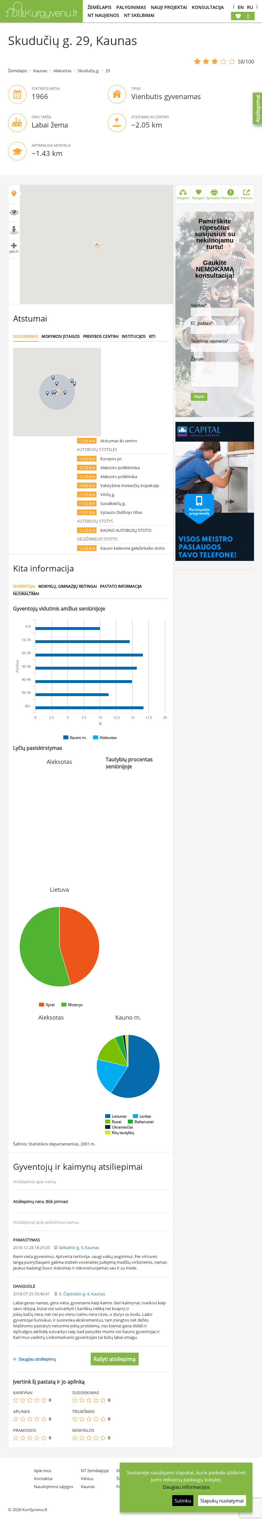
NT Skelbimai (139, 15)
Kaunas (40, 71)
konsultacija (208, 7)
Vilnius (87, 1478)
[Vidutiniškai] (29, 1400)
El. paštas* (202, 323)
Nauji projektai (169, 7)
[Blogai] (22, 1400)
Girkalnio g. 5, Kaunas (79, 1247)
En (241, 7)
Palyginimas (131, 7)
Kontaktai (43, 1478)
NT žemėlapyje (95, 1470)
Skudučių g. (88, 71)
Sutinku (182, 1500)
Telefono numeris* (209, 341)
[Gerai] (36, 1400)
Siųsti (199, 396)
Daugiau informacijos (186, 1487)
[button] (56, 383)
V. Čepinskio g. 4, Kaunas (82, 1294)
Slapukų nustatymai (222, 1500)
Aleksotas (62, 71)
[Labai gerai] (43, 1400)
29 (107, 71)
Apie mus (42, 1470)
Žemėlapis (100, 7)
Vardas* (199, 305)
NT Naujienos (103, 15)
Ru (250, 7)
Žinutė (197, 358)
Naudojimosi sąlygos (53, 1486)
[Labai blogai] (15, 1400)
